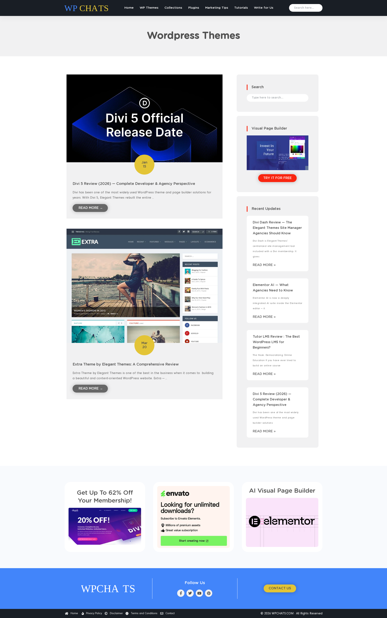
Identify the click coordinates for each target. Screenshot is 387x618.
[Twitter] (190, 593)
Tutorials (241, 7)
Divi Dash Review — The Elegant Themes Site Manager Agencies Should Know (277, 228)
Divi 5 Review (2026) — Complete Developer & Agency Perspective (134, 184)
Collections (173, 7)
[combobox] (305, 8)
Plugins (193, 7)
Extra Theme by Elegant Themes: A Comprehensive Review (126, 364)
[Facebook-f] (180, 593)
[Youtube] (199, 593)
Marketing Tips (216, 7)
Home (129, 7)
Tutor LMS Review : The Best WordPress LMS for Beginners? (276, 342)
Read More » (264, 265)
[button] (280, 588)
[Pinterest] (208, 593)
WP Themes (149, 7)
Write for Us (263, 7)
